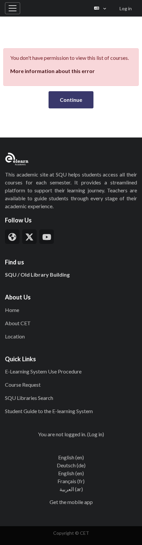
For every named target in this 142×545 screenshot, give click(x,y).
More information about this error (52, 71)
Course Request (23, 384)
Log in (126, 8)
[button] (100, 8)
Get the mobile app (71, 502)
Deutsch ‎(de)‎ (71, 465)
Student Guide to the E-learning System (49, 411)
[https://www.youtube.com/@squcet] (46, 236)
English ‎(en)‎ (71, 457)
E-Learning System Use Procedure (43, 371)
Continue (71, 100)
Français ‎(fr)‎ (71, 481)
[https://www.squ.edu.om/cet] (12, 236)
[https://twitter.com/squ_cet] (29, 236)
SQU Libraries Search (29, 398)
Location (15, 336)
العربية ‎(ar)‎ (71, 489)
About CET (18, 323)
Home (12, 310)
